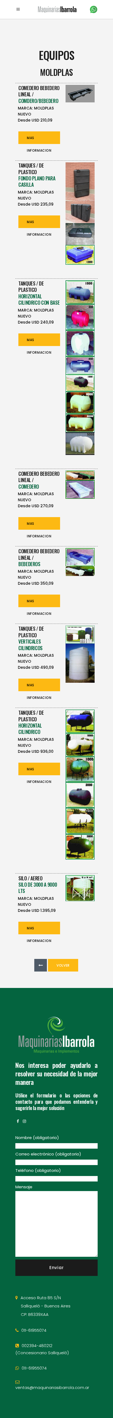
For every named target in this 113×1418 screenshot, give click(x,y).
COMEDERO (28, 486)
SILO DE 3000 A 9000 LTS (37, 887)
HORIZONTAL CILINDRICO (30, 728)
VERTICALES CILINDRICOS (30, 644)
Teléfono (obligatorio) (38, 1170)
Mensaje (23, 1187)
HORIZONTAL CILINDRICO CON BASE (39, 299)
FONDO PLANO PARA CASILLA (36, 181)
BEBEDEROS (29, 563)
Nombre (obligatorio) (37, 1137)
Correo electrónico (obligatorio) (48, 1154)
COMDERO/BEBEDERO (38, 100)
